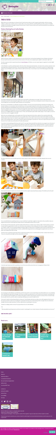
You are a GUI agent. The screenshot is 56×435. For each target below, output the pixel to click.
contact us (3, 388)
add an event (4, 383)
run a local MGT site (5, 385)
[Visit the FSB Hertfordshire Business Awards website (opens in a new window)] (5, 408)
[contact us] (53, 5)
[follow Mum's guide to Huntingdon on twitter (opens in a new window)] (49, 5)
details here (16, 429)
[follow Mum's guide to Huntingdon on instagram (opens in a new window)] (51, 5)
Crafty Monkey (24, 62)
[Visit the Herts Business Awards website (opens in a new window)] (14, 408)
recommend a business (6, 378)
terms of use (3, 393)
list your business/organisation (7, 380)
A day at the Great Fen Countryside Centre (6, 336)
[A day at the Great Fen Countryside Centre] (7, 328)
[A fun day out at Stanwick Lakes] (7, 347)
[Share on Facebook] (11, 314)
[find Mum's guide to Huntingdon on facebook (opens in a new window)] (47, 5)
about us (3, 374)
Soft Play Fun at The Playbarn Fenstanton (33, 336)
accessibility (3, 395)
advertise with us (6, 1)
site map (3, 397)
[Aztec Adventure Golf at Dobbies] (20, 328)
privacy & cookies (5, 391)
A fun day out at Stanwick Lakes (6, 354)
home (2, 372)
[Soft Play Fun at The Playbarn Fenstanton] (32, 328)
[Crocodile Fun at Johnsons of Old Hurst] (45, 328)
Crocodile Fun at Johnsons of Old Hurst (44, 336)
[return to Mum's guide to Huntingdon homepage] (5, 9)
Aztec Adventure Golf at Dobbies (20, 336)
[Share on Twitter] (10, 314)
